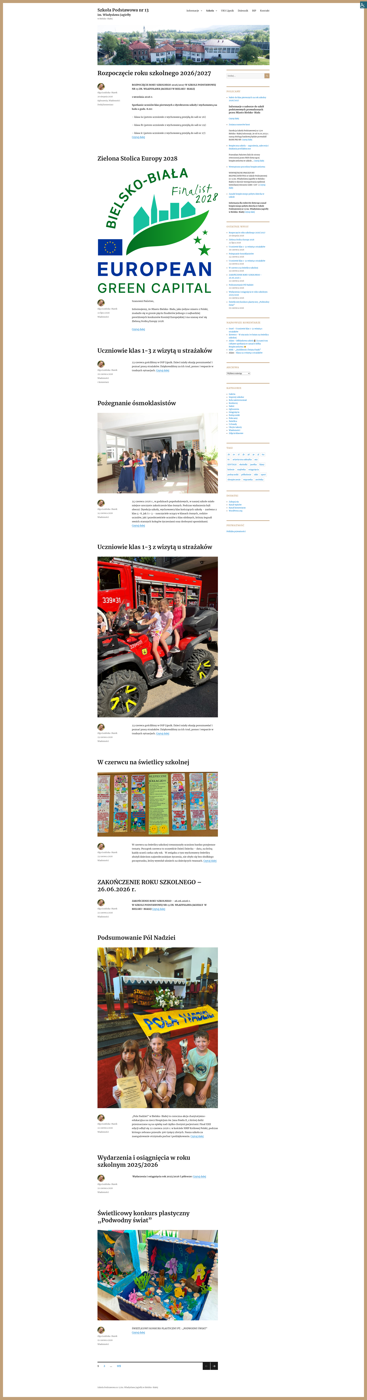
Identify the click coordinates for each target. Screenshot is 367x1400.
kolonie (231, 469)
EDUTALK (232, 464)
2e (234, 454)
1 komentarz (103, 382)
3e (253, 454)
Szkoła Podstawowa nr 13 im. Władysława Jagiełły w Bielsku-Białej (127, 1387)
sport (263, 474)
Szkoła (210, 10)
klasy (261, 464)
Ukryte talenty (235, 427)
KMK (231, 350)
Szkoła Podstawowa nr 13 (123, 10)
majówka (241, 469)
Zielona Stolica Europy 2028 (137, 158)
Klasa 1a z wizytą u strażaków (249, 353)
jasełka (253, 464)
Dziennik (243, 10)
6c (229, 459)
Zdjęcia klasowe (236, 433)
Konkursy (233, 403)
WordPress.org (235, 511)
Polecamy (233, 418)
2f (239, 454)
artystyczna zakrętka (242, 459)
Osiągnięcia (234, 412)
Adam (231, 341)
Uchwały (233, 424)
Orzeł (231, 328)
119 (120, 1366)
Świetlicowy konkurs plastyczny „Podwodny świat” (143, 1217)
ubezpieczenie (234, 479)
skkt (256, 474)
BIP (254, 10)
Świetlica (233, 421)
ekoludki (243, 464)
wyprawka (248, 479)
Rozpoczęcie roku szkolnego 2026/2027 (154, 73)
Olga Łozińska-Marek (107, 92)
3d (248, 454)
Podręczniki (234, 415)
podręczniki (233, 474)
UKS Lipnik (227, 10)
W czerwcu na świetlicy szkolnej (143, 762)
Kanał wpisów (235, 505)
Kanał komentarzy (237, 508)
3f (258, 454)
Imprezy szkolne (236, 397)
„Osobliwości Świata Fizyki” (248, 350)
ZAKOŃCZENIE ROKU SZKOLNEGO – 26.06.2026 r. (149, 886)
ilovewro (233, 334)
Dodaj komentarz (105, 104)
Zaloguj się (234, 502)
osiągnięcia (253, 469)
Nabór (231, 406)
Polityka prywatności (236, 531)
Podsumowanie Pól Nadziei (136, 937)
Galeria (232, 394)
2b (229, 454)
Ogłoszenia (102, 100)
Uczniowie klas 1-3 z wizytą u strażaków (155, 350)
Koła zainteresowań (238, 400)
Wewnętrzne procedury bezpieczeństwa (247, 167)
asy (255, 459)
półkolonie (246, 474)
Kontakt (265, 10)
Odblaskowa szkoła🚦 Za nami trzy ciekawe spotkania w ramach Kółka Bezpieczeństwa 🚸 (248, 344)
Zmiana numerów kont (239, 124)
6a (263, 454)
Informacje (193, 10)
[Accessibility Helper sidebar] (363, 4)
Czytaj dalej (138, 137)
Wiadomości (114, 100)
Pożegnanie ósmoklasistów (136, 403)
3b (243, 454)
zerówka (259, 479)
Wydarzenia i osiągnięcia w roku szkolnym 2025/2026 (143, 1161)
